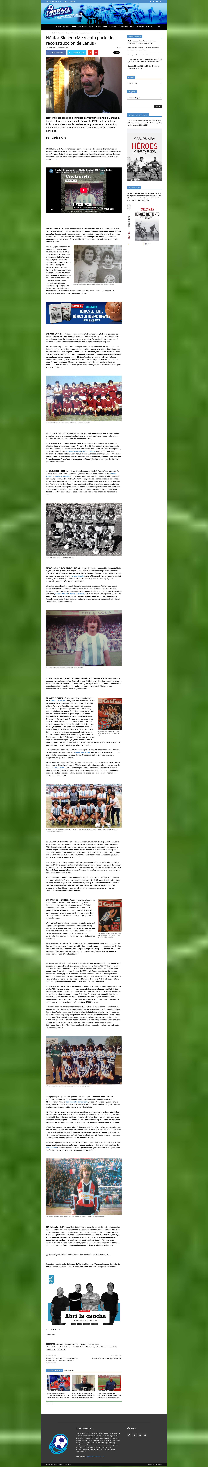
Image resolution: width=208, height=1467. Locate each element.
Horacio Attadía (77, 576)
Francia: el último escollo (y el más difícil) (107, 1358)
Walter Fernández (82, 752)
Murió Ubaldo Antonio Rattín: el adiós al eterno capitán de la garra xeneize (143, 49)
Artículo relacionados (54, 1370)
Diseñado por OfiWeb (155, 1464)
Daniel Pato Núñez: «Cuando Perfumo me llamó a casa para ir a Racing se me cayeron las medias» (58, 1395)
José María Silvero (99, 1347)
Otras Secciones (143, 27)
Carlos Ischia (83, 1102)
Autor (65, 1)
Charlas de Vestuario (53, 1390)
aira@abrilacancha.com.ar (95, 1456)
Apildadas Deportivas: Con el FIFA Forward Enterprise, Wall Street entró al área (142, 42)
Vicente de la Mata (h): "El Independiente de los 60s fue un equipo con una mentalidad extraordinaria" (62, 1360)
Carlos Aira (52, 47)
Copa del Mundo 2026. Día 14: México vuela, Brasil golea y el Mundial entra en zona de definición (145, 60)
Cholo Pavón (59, 768)
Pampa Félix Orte (58, 701)
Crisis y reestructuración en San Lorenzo (142, 55)
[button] (159, 26)
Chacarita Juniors (94, 1344)
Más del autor (69, 1370)
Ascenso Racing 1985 (71, 1344)
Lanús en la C (112, 1347)
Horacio (86, 451)
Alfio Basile (59, 1344)
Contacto (72, 1)
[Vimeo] (153, 1)
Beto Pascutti (71, 1102)
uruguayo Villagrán (62, 476)
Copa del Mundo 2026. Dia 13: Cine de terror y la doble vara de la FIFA (144, 67)
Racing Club (61, 1349)
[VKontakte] (157, 1)
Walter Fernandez (77, 594)
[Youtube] (160, 1)
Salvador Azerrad (73, 451)
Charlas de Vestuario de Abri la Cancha (58, 1347)
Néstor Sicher (51, 1349)
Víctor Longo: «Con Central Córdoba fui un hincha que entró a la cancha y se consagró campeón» (109, 1395)
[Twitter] (150, 1)
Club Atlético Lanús (78, 1347)
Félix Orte (89, 1347)
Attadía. (92, 451)
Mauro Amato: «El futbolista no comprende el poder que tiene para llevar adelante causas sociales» (83, 1395)
